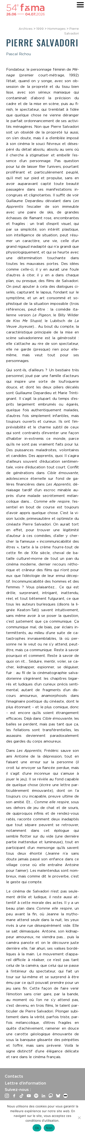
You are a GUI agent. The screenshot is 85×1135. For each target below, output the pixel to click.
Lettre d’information (25, 1083)
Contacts (14, 1076)
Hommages (56, 28)
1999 (40, 28)
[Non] (79, 1117)
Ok (37, 1128)
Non (49, 1128)
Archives (26, 28)
